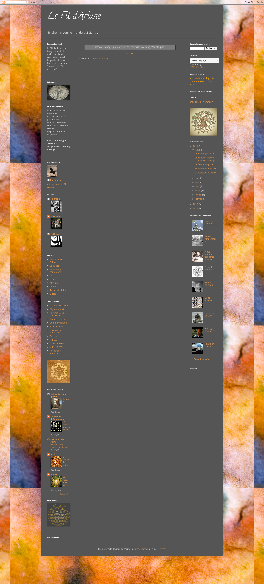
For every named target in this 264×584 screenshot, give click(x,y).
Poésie (53, 286)
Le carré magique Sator (66, 425)
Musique (54, 282)
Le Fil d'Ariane (74, 16)
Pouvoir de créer (202, 359)
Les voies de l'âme (57, 440)
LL (51, 275)
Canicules (65, 400)
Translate (200, 67)
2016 (195, 208)
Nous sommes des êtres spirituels (209, 255)
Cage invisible (209, 299)
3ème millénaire (58, 319)
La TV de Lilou (57, 343)
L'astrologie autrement (55, 331)
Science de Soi (57, 326)
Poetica (53, 336)
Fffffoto (54, 234)
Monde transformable (205, 168)
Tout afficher (65, 494)
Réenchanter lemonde (56, 352)
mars (198, 190)
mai (197, 182)
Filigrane (55, 198)
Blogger (162, 548)
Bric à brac (55, 265)
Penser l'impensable (210, 239)
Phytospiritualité (58, 309)
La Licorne (56, 180)
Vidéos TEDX (56, 347)
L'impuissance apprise (205, 172)
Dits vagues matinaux (66, 481)
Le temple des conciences (57, 314)
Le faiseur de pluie (204, 164)
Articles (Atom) (100, 58)
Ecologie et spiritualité (210, 330)
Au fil (53, 454)
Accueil (129, 53)
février (198, 194)
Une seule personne (205, 153)
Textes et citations (59, 290)
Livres (53, 279)
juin (197, 178)
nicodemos (140, 548)
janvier (199, 198)
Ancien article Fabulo (56, 261)
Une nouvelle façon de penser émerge (205, 159)
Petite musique (209, 283)
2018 (195, 146)
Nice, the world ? (209, 268)
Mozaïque (55, 216)
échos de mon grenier (58, 395)
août (198, 149)
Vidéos (53, 293)
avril (197, 186)
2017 (195, 204)
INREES (53, 339)
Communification (58, 322)
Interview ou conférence (56, 270)
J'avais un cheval (209, 345)
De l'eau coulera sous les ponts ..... (58, 445)
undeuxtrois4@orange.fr (201, 101)
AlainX (53, 474)
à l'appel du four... (65, 461)
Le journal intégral (59, 305)
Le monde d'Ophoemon (57, 417)
